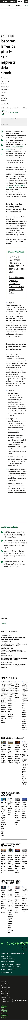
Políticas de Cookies (4, 1006)
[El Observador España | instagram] (23, 944)
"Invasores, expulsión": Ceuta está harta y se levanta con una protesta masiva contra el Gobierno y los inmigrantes (13, 666)
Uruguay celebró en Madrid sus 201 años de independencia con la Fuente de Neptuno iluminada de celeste (13, 652)
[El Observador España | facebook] (19, 944)
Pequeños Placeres (7, 964)
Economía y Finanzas (17, 953)
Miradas (18, 964)
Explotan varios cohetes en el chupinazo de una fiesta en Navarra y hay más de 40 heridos (14, 658)
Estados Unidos (6, 972)
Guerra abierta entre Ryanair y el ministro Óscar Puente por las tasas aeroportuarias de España (14, 644)
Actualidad (5, 953)
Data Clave (17, 967)
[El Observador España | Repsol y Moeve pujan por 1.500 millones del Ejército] (17, 684)
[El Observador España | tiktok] (19, 947)
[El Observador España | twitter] (16, 944)
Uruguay (4, 1)
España (4, 623)
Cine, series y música (8, 959)
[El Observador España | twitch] (26, 950)
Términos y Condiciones (4, 1014)
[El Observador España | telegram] (22, 950)
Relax (9, 956)
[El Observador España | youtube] (26, 944)
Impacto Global (6, 967)
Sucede (3, 956)
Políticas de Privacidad (4, 1010)
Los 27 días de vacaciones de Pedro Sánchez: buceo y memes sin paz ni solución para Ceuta (13, 638)
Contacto (3, 1017)
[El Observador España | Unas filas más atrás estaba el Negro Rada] (10, 805)
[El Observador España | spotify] (26, 947)
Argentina (11, 969)
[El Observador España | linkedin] (22, 947)
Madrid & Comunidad (8, 961)
